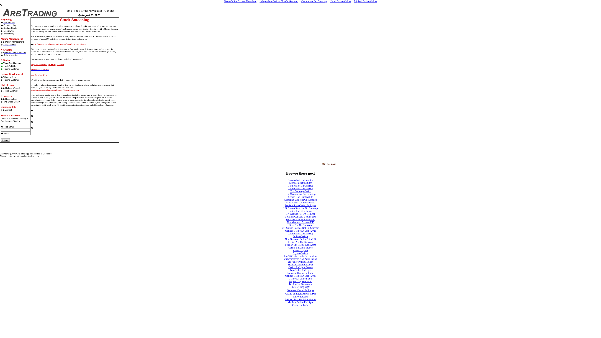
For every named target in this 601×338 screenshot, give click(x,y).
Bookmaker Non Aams (300, 284)
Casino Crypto (300, 250)
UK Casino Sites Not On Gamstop (300, 208)
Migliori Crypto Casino (300, 281)
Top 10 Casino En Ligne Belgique (301, 256)
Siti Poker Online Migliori (300, 261)
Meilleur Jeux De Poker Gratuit (300, 299)
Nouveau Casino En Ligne (300, 273)
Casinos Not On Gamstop (300, 180)
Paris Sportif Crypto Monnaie (300, 202)
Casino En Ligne (300, 305)
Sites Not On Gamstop (300, 225)
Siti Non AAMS (301, 296)
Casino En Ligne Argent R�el (300, 293)
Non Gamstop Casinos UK (300, 222)
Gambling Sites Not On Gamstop (300, 199)
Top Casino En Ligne (300, 270)
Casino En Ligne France (300, 211)
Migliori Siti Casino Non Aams (300, 244)
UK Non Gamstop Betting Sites (300, 216)
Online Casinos (300, 236)
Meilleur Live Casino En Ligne (300, 205)
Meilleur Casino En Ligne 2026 (300, 275)
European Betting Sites (300, 183)
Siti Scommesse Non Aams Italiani (300, 259)
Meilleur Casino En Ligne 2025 (300, 230)
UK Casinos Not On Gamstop (301, 194)
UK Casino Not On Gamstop (300, 219)
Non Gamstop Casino (300, 191)
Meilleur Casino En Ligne (300, 264)
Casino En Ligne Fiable (300, 278)
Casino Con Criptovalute (300, 197)
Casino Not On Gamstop (300, 242)
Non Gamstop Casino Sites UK (300, 239)
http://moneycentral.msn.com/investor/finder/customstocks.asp (59, 44)
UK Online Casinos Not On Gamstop (300, 228)
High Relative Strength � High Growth (47, 64)
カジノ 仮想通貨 (300, 287)
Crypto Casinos (300, 253)
